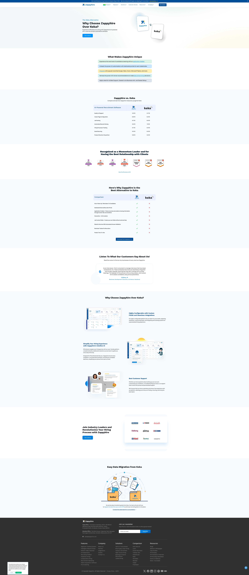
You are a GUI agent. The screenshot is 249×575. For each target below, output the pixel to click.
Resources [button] (142, 4)
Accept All (18, 572)
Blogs (151, 546)
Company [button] (150, 4)
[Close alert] (248, 1)
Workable (135, 558)
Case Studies (153, 550)
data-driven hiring (139, 76)
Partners (100, 548)
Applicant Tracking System (88, 546)
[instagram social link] (155, 571)
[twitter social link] (144, 571)
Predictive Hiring (85, 556)
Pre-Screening (85, 564)
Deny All (12, 572)
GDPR (117, 571)
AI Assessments (85, 552)
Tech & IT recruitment (121, 546)
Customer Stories (133, 4)
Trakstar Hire (136, 552)
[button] (108, 5)
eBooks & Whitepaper (156, 548)
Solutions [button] (123, 4)
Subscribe (145, 531)
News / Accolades (155, 560)
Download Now (152, 1)
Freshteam (136, 564)
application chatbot (138, 61)
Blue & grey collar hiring (122, 548)
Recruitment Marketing (87, 560)
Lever (134, 548)
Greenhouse (136, 554)
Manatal (135, 560)
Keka (134, 556)
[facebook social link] (148, 571)
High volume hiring (120, 552)
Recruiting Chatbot (86, 554)
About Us (100, 546)
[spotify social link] (158, 571)
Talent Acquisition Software (89, 562)
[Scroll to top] (246, 567)
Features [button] (115, 4)
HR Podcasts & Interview (157, 554)
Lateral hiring (119, 558)
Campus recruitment (121, 550)
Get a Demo (163, 5)
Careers (100, 552)
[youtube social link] (162, 571)
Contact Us (101, 554)
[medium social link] (165, 571)
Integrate (102, 71)
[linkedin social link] (151, 571)
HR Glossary (153, 552)
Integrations (101, 550)
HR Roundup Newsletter (157, 556)
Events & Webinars (155, 558)
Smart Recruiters (137, 550)
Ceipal (134, 562)
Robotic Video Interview (87, 550)
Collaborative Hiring (86, 558)
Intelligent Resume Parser (88, 548)
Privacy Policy (110, 571)
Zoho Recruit (136, 546)
